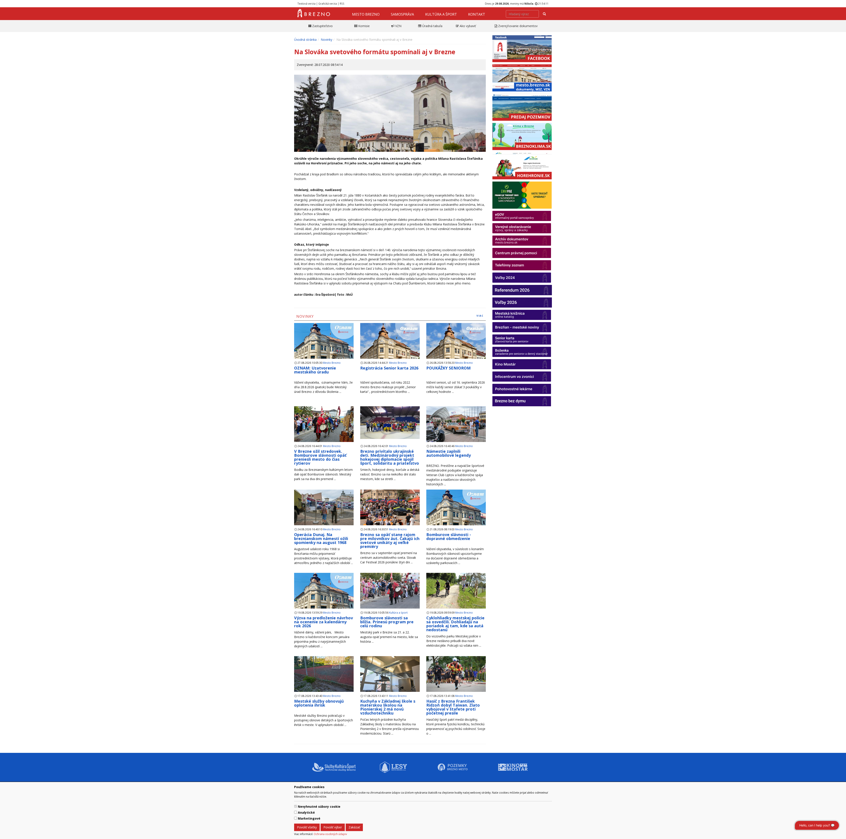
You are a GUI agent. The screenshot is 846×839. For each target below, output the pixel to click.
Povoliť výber (332, 827)
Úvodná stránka (305, 39)
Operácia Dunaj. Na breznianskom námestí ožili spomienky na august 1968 (321, 538)
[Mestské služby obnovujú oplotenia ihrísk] (324, 674)
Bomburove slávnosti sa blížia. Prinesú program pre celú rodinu (387, 621)
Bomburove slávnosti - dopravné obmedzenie (448, 536)
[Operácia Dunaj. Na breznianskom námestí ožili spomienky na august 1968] (324, 508)
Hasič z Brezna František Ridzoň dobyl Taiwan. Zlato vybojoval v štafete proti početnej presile (453, 707)
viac (480, 316)
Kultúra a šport (441, 14)
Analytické (306, 812)
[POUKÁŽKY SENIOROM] (456, 346)
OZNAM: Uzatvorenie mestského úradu (315, 370)
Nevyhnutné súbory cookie (319, 806)
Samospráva (402, 14)
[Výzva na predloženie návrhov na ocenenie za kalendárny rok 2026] (324, 596)
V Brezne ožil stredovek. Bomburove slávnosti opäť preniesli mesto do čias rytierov (320, 457)
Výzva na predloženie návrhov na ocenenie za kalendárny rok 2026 (323, 621)
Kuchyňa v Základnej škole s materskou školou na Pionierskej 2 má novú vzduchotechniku (387, 707)
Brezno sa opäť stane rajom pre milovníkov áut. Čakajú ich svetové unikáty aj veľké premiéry (389, 540)
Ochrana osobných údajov (330, 834)
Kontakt (476, 14)
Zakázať (354, 827)
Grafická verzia (327, 3)
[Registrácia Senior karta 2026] (390, 346)
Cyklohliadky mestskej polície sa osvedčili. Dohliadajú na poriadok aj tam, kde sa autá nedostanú (455, 623)
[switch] (295, 806)
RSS (342, 3)
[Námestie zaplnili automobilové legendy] (456, 424)
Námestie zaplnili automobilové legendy (448, 453)
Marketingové (309, 818)
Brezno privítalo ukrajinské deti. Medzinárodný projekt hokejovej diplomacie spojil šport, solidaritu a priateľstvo (389, 457)
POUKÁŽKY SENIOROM (448, 368)
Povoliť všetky (307, 827)
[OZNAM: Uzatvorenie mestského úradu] (324, 346)
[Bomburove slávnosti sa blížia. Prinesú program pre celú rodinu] (390, 591)
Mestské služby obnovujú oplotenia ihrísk (319, 703)
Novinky (326, 39)
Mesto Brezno (366, 14)
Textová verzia (306, 3)
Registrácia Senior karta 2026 (389, 368)
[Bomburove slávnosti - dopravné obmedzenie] (456, 513)
